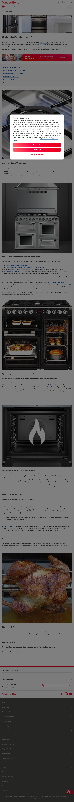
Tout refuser (37, 150)
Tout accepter (37, 145)
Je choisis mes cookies (37, 155)
